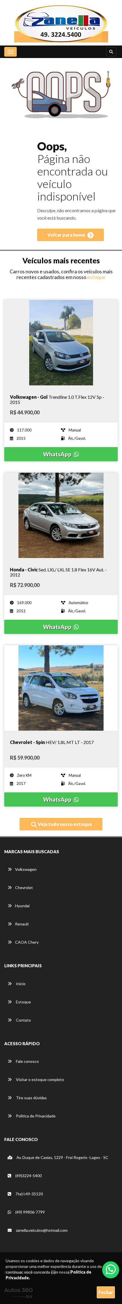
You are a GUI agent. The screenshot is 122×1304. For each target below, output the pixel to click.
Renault (22, 923)
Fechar (105, 1292)
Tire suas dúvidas (31, 1097)
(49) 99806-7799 (29, 1212)
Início (20, 983)
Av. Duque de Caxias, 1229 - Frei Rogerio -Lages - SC (62, 1157)
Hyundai (22, 905)
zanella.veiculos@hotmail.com (42, 1230)
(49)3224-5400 (28, 1175)
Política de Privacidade (35, 1115)
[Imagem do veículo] (61, 342)
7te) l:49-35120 (28, 1193)
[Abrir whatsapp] (111, 1269)
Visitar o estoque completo (39, 1079)
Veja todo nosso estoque (64, 824)
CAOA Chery (27, 942)
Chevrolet (24, 887)
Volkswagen (26, 869)
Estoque (23, 1001)
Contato (23, 1020)
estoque (96, 277)
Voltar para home (66, 234)
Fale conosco (27, 1061)
